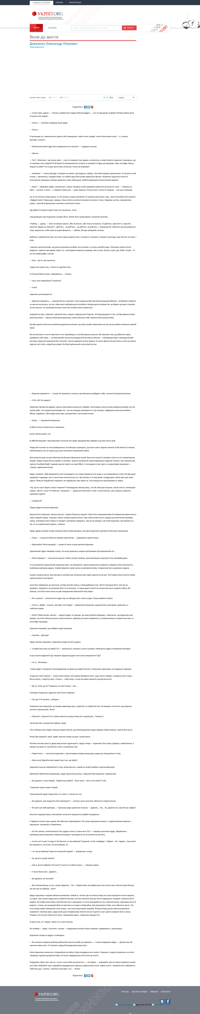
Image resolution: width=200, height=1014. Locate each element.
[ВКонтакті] (85, 107)
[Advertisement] (136, 14)
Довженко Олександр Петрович (53, 44)
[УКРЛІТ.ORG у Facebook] (168, 1001)
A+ (111, 97)
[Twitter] (88, 107)
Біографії (52, 28)
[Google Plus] (91, 107)
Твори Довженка (37, 47)
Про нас (125, 992)
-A (104, 98)
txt (50, 98)
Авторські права (139, 992)
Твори (36, 28)
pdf (61, 98)
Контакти (165, 992)
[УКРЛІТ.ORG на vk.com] (162, 1001)
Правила (154, 992)
